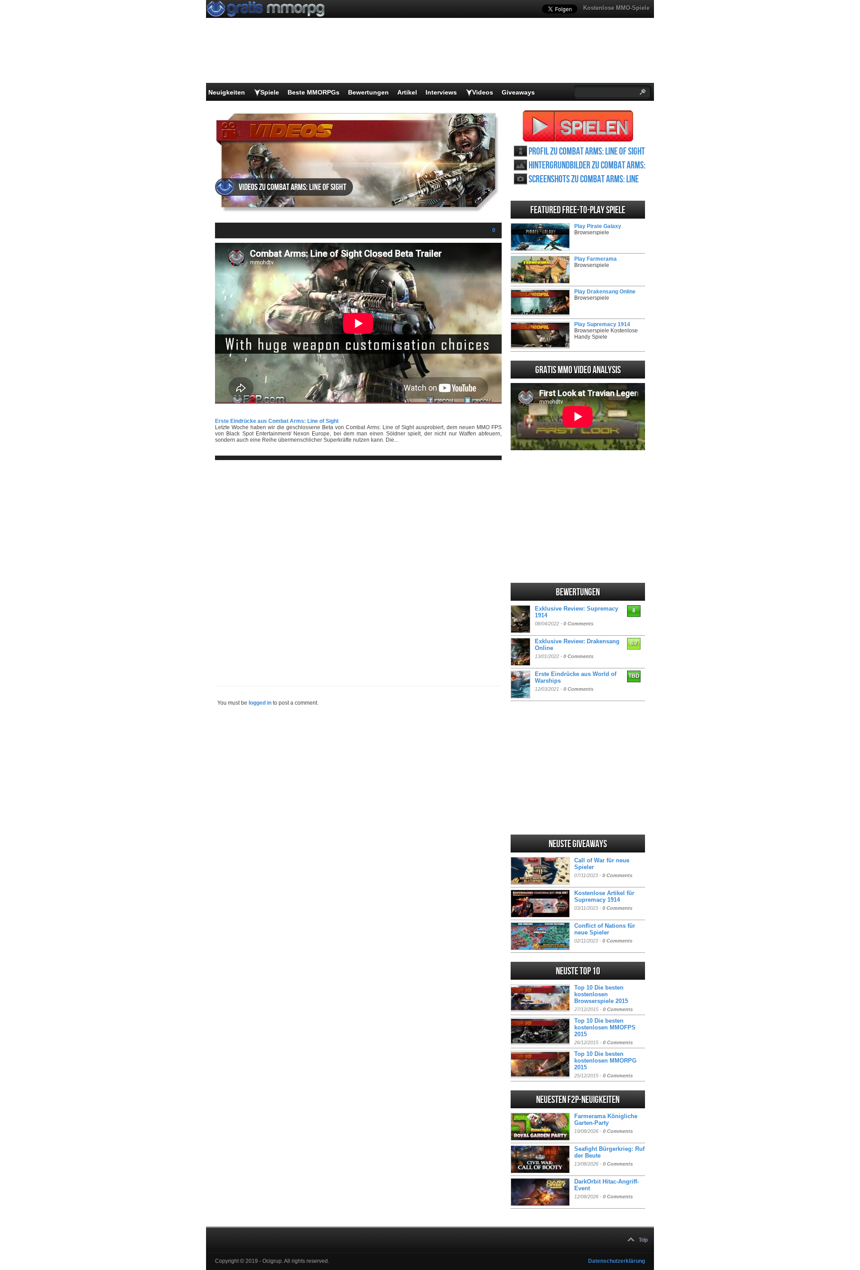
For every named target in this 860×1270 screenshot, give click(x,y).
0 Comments (578, 623)
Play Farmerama (595, 259)
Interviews (441, 92)
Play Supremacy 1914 (602, 324)
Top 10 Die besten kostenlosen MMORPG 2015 (605, 1060)
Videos (482, 92)
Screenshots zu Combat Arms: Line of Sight (584, 179)
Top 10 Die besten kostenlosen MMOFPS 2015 (605, 1027)
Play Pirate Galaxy (597, 226)
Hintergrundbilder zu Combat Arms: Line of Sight (587, 165)
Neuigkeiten (226, 92)
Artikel (407, 92)
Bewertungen (368, 92)
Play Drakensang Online (605, 291)
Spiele (269, 92)
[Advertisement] (358, 566)
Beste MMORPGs (314, 92)
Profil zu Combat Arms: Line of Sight (587, 152)
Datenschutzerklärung (616, 1261)
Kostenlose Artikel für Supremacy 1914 (604, 896)
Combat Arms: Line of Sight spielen (578, 126)
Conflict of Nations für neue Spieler (604, 929)
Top (643, 1240)
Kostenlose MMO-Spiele (616, 7)
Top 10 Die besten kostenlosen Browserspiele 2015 (601, 994)
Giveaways (518, 92)
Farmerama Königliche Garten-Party (605, 1119)
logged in (260, 703)
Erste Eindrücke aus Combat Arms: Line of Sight (277, 421)
